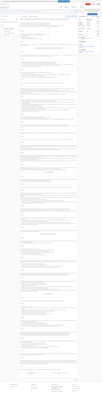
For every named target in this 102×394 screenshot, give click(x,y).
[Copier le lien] (84, 45)
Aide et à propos (34, 386)
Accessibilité (74, 390)
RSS (11, 388)
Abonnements (13, 386)
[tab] (98, 17)
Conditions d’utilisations (76, 388)
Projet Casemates (34, 388)
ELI (31, 390)
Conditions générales (75, 386)
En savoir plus (54, 1)
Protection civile (83, 42)
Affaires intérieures (84, 35)
